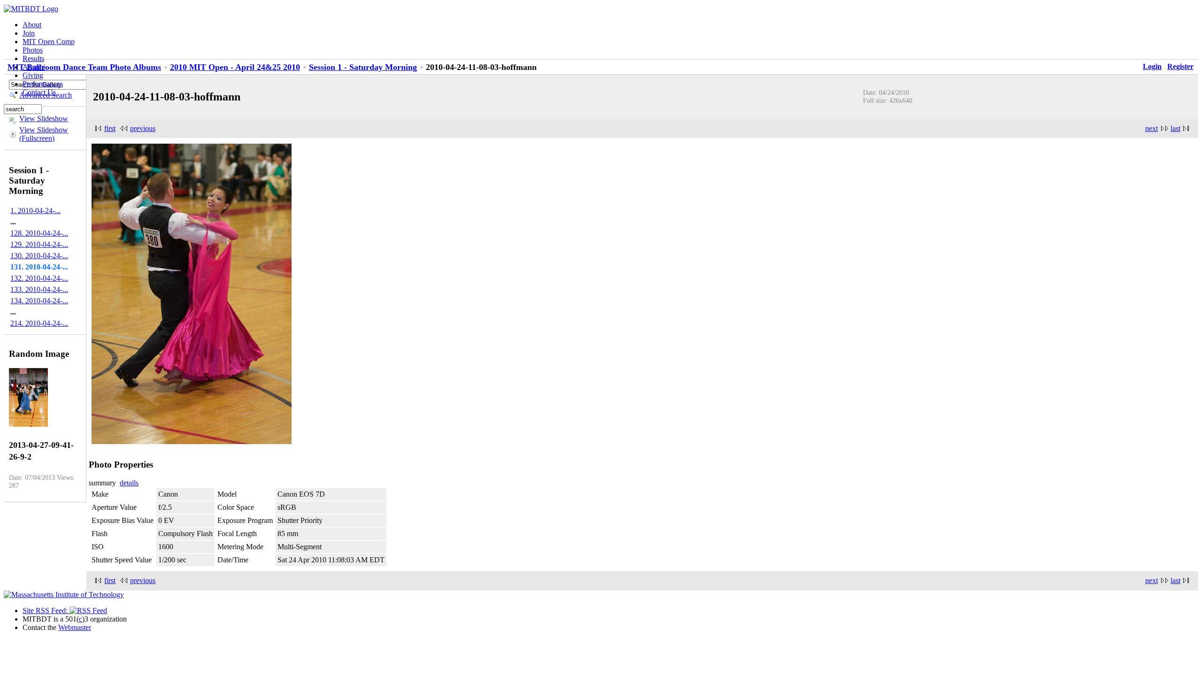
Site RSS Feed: (46, 611)
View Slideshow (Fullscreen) (43, 134)
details (129, 483)
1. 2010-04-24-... (35, 211)
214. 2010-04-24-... (39, 323)
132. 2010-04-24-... (39, 278)
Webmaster (74, 627)
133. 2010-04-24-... (39, 289)
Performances (43, 84)
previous (142, 128)
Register (1180, 66)
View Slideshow (43, 119)
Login (1152, 66)
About (32, 25)
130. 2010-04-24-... (39, 256)
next (1151, 128)
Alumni (34, 67)
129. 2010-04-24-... (39, 244)
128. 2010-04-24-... (39, 233)
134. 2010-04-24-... (39, 301)
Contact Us (39, 92)
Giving (33, 75)
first (110, 128)
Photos (33, 50)
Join (29, 33)
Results (33, 58)
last (1175, 128)
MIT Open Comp (49, 42)
